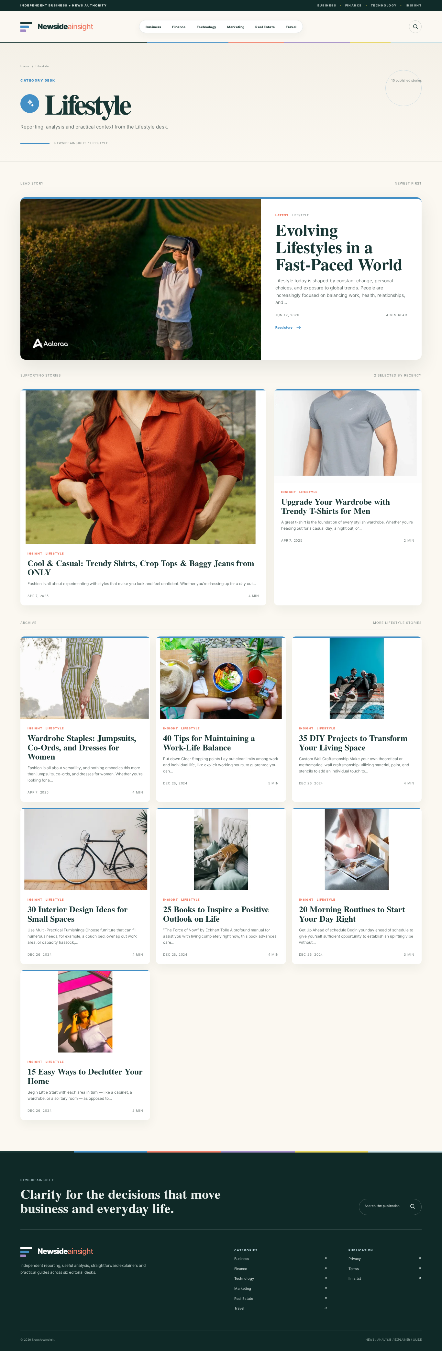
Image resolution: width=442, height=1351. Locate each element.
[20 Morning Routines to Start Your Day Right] (357, 849)
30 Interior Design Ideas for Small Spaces (78, 913)
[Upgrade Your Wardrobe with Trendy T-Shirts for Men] (348, 436)
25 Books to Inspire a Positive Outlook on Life (216, 913)
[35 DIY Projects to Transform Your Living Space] (357, 678)
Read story (284, 327)
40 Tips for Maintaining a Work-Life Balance (209, 742)
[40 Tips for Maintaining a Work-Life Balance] (221, 678)
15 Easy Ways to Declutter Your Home (85, 1075)
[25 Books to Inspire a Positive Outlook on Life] (221, 849)
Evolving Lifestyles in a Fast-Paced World (339, 246)
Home (24, 66)
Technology (206, 27)
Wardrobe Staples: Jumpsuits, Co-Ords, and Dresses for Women (82, 747)
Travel (291, 27)
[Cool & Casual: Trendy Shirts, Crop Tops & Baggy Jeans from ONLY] (143, 467)
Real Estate (265, 27)
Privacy (385, 1258)
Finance (178, 27)
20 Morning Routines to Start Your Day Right (352, 913)
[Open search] (415, 26)
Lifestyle (55, 553)
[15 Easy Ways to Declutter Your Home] (85, 1012)
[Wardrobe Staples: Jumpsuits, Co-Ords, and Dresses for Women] (85, 678)
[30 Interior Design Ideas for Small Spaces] (85, 849)
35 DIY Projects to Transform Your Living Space (353, 742)
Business (153, 27)
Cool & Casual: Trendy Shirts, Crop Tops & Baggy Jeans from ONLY (141, 567)
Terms (385, 1269)
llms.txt (385, 1278)
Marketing (235, 27)
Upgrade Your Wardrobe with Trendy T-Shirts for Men (335, 506)
